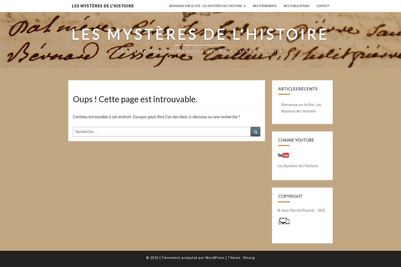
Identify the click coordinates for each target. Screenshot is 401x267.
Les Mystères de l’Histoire (298, 165)
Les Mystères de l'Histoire (103, 6)
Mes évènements (265, 6)
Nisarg (249, 257)
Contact (323, 6)
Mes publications (297, 6)
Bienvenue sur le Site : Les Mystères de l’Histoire (205, 6)
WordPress (215, 257)
